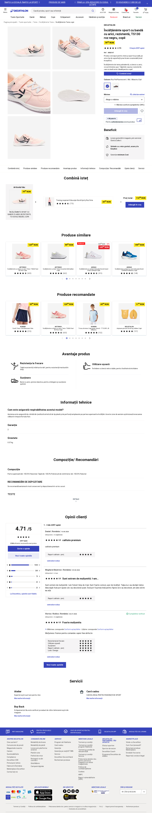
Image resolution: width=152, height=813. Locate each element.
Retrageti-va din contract (37, 759)
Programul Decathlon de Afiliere (111, 755)
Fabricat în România (14, 766)
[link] (23, 549)
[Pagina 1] (69, 278)
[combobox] (124, 99)
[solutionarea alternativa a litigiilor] (100, 793)
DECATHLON (109, 25)
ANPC (80, 774)
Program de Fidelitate (63, 742)
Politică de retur (37, 756)
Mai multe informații (22, 698)
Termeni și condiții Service (85, 755)
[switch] (142, 111)
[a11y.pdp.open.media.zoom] (29, 48)
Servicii (139, 17)
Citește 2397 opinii (130, 48)
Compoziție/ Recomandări (110, 168)
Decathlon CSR (12, 760)
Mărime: (107, 94)
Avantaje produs (70, 168)
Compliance (11, 757)
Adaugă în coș (120, 111)
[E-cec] (8, 798)
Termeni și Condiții (19, 806)
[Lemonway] (24, 797)
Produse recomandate (50, 168)
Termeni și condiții (85, 742)
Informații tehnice (88, 168)
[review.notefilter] (39, 565)
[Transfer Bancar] (24, 793)
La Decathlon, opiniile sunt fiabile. (23, 594)
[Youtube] (69, 792)
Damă (32, 17)
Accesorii (79, 17)
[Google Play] (43, 799)
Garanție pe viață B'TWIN (64, 751)
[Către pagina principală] (19, 11)
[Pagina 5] (82, 278)
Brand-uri (126, 17)
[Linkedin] (77, 792)
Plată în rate (35, 753)
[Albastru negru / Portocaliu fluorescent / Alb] (115, 86)
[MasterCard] (13, 792)
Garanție (58, 748)
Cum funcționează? (133, 745)
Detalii (76, 499)
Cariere (9, 751)
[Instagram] (73, 792)
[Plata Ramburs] (18, 798)
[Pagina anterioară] (62, 279)
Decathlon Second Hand (64, 757)
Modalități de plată (38, 745)
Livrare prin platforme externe (39, 749)
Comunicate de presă (15, 745)
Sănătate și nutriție (97, 17)
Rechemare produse (62, 760)
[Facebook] (64, 792)
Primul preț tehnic (14, 763)
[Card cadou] (29, 792)
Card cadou (59, 745)
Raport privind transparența (114, 806)
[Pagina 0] (66, 278)
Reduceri (113, 17)
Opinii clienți (130, 168)
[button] (76, 178)
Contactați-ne (12, 772)
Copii (53, 17)
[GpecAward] (70, 799)
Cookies (81, 771)
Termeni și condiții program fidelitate (85, 746)
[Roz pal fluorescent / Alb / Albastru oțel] (107, 86)
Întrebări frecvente (133, 753)
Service (57, 754)
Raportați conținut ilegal (135, 756)
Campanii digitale (37, 766)
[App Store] (43, 794)
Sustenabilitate (13, 754)
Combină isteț (13, 168)
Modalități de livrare (38, 742)
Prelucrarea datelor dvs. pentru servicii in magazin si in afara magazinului (87, 761)
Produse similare (30, 168)
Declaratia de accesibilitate (77, 809)
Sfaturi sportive (108, 745)
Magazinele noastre (14, 748)
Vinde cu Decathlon (133, 742)
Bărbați (43, 17)
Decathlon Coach (108, 751)
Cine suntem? (12, 742)
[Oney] (13, 797)
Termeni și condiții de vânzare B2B (86, 750)
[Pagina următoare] (90, 279)
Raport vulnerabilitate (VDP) (86, 778)
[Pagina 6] (85, 278)
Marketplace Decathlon (16, 769)
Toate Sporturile (17, 17)
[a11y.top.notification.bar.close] (147, 3)
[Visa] (8, 792)
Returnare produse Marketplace (133, 749)
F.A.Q (101, 806)
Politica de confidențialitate (84, 767)
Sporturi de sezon (109, 748)
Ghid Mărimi (35, 763)
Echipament (65, 17)
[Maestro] (18, 792)
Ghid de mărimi (138, 94)
